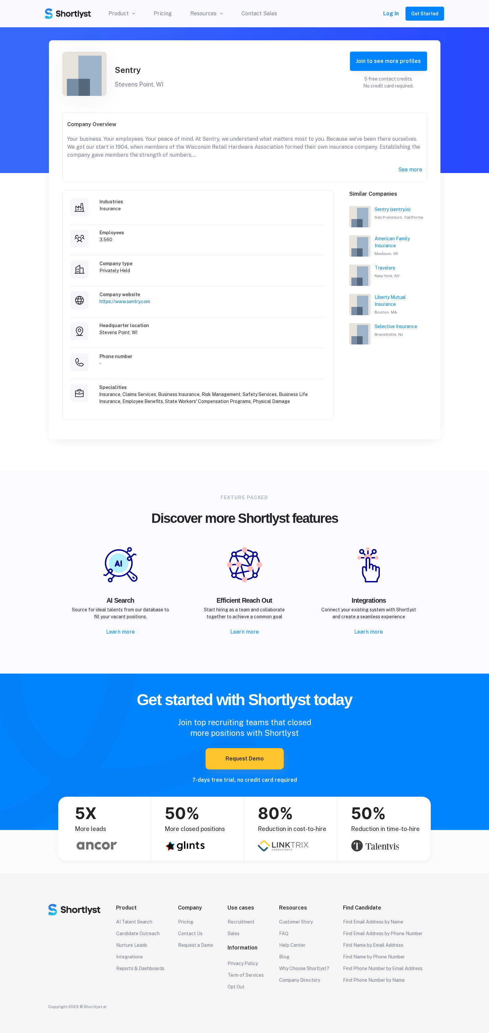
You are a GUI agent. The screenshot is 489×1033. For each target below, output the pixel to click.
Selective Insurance (396, 326)
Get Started (424, 13)
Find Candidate (362, 908)
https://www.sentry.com (124, 301)
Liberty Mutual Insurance (390, 301)
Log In (391, 13)
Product (118, 13)
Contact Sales (259, 13)
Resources (203, 13)
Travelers (385, 268)
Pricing (163, 13)
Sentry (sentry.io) (392, 209)
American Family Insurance (392, 242)
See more (410, 169)
